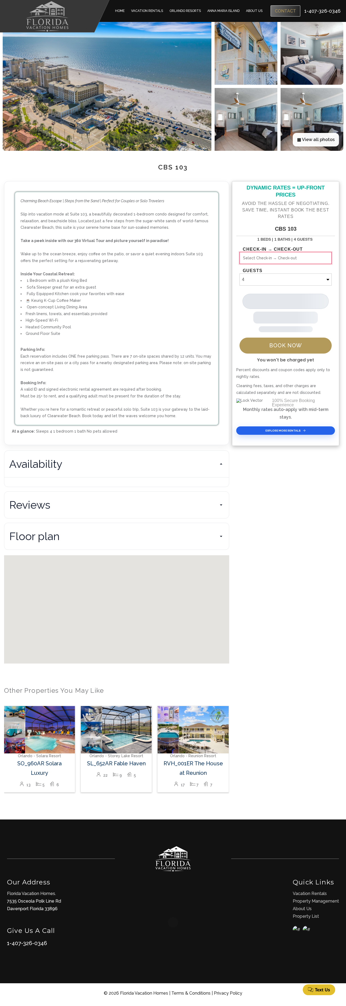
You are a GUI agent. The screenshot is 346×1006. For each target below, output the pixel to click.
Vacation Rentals (147, 11)
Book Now (285, 345)
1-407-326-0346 (27, 943)
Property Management (316, 901)
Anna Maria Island (223, 11)
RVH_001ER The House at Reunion (193, 768)
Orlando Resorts (185, 11)
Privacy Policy (228, 993)
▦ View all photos (316, 139)
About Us (254, 11)
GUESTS (252, 270)
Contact (285, 11)
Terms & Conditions (191, 993)
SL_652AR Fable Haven (116, 763)
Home (120, 11)
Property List (306, 916)
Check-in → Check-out (273, 249)
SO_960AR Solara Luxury (39, 768)
